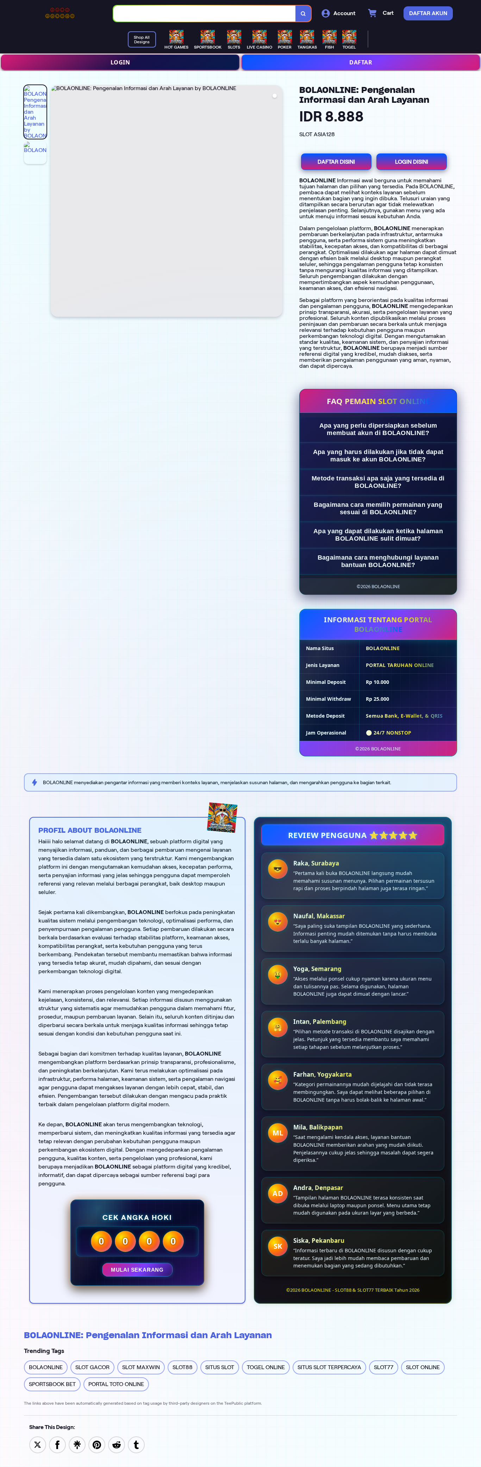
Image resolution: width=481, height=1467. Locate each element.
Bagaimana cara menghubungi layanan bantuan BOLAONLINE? (378, 561)
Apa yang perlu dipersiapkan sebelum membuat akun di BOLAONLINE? (378, 429)
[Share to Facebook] (57, 1444)
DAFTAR (360, 62)
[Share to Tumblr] (136, 1444)
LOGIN (120, 62)
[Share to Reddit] (116, 1444)
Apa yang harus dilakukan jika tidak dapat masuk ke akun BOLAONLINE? (378, 455)
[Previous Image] (56, 202)
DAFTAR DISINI (336, 162)
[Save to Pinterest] (96, 1444)
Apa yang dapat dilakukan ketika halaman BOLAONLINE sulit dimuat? (378, 535)
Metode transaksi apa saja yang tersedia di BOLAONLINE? (378, 482)
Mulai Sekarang (137, 1270)
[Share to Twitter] (37, 1444)
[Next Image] (276, 202)
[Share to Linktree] (77, 1444)
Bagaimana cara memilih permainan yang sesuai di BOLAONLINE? (378, 508)
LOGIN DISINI (411, 162)
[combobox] (204, 13)
